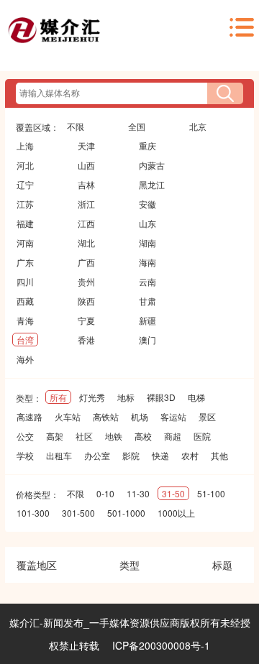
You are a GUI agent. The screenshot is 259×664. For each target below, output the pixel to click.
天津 (86, 145)
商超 (172, 436)
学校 (25, 455)
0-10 (105, 493)
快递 (160, 455)
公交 (25, 436)
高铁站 (106, 416)
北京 (197, 126)
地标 (126, 397)
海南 (147, 262)
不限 (75, 126)
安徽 (147, 204)
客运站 (173, 416)
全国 (136, 126)
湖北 (86, 242)
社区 (84, 436)
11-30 (138, 493)
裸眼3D (161, 397)
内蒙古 (152, 165)
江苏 (25, 204)
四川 (25, 281)
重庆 (147, 145)
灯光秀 (92, 397)
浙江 (86, 204)
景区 (207, 416)
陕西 (86, 301)
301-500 (78, 513)
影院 (131, 455)
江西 (86, 223)
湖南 (147, 242)
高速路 (29, 416)
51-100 (211, 493)
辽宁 (25, 184)
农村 (190, 455)
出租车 (59, 455)
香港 (86, 339)
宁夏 (86, 320)
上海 (25, 145)
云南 (147, 281)
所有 (58, 397)
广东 (25, 262)
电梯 (196, 397)
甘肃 (147, 301)
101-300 (33, 513)
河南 (25, 242)
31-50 (173, 493)
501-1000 (126, 513)
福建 (25, 223)
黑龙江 (152, 184)
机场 (139, 416)
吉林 (86, 184)
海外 (25, 359)
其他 (219, 455)
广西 (86, 262)
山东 (147, 223)
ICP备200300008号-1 (161, 645)
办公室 (97, 455)
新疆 (147, 320)
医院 (202, 436)
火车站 (68, 416)
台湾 (25, 339)
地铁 (113, 436)
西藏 (25, 301)
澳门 (147, 339)
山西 (86, 165)
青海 (25, 320)
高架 (54, 436)
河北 (25, 165)
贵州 (86, 281)
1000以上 (176, 513)
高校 (143, 436)
